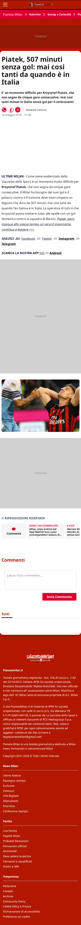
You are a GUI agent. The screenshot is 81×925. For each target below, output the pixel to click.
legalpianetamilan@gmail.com (22, 736)
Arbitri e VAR (11, 866)
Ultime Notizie (12, 775)
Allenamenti (10, 801)
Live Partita (10, 830)
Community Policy (14, 901)
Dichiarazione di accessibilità (21, 911)
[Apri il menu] (5, 4)
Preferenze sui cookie (16, 916)
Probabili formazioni (16, 841)
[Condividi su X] (17, 109)
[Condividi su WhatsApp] (4, 109)
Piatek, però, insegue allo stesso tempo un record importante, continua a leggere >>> (38, 224)
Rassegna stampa (14, 780)
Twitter (47, 238)
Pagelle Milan (11, 836)
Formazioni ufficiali (15, 846)
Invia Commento (59, 597)
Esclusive (9, 785)
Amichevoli (10, 851)
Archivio (8, 896)
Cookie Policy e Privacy (17, 906)
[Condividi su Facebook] (11, 109)
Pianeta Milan (12, 14)
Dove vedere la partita (17, 856)
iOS (42, 253)
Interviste (9, 806)
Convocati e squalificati (17, 861)
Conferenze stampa (15, 811)
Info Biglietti (11, 796)
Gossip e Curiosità (59, 14)
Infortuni (8, 791)
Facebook (28, 238)
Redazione (9, 886)
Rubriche (35, 14)
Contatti (8, 891)
